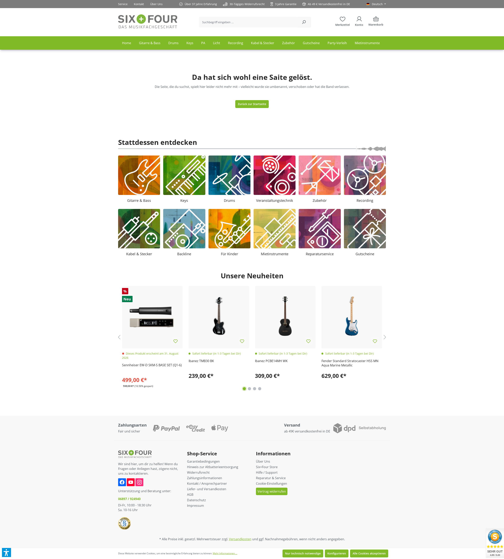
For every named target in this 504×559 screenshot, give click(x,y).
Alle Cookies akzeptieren (369, 553)
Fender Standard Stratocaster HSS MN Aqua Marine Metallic (349, 363)
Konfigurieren (336, 553)
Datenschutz (196, 500)
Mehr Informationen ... (225, 553)
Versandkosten (240, 539)
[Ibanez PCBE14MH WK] (285, 316)
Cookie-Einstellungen (271, 483)
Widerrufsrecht (198, 472)
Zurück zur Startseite (252, 104)
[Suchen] (304, 22)
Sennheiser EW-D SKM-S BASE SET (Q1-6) (152, 365)
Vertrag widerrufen (272, 491)
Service (123, 4)
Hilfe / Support (267, 472)
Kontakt (139, 4)
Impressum (195, 505)
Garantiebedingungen (203, 461)
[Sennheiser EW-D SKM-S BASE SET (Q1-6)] (152, 316)
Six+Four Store (267, 467)
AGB (190, 494)
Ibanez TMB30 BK (201, 361)
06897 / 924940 (129, 499)
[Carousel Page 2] (249, 388)
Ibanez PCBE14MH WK (271, 361)
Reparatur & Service (271, 478)
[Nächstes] (385, 337)
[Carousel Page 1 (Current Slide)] (244, 388)
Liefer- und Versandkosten (206, 489)
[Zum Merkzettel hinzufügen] (176, 341)
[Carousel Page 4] (259, 388)
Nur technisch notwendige (303, 553)
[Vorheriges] (119, 337)
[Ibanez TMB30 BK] (219, 316)
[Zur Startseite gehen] (147, 21)
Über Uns (156, 4)
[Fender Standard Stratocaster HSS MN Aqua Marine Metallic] (351, 316)
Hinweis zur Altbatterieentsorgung (212, 467)
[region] (252, 337)
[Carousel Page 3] (254, 388)
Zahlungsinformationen (204, 478)
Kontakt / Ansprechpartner (207, 483)
